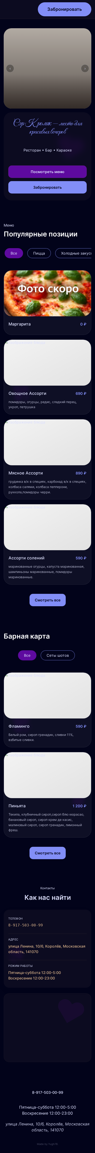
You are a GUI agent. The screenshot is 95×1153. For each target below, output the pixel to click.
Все (14, 253)
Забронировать (64, 9)
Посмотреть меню (47, 171)
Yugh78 (53, 1144)
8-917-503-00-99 (47, 1092)
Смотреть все (47, 600)
